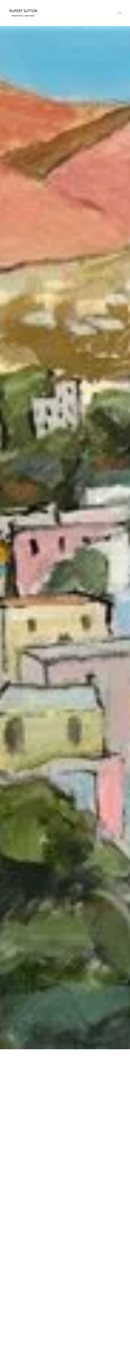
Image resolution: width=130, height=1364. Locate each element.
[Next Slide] (125, 538)
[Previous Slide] (4, 538)
